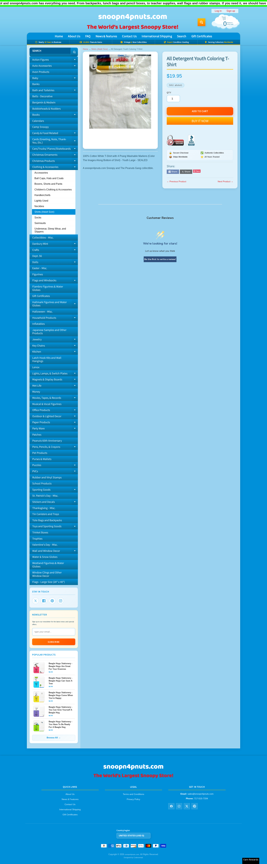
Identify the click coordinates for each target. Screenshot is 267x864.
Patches (36, 434)
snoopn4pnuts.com (132, 854)
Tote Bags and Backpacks (47, 520)
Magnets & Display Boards (55, 380)
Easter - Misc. (39, 268)
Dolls (55, 262)
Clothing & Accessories (53, 166)
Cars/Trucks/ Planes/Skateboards (55, 149)
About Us (74, 36)
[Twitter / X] (187, 806)
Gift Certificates (201, 36)
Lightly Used (41, 200)
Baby (55, 78)
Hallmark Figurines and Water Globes (55, 304)
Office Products (55, 410)
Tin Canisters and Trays (45, 514)
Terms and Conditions (133, 794)
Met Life (55, 386)
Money (36, 391)
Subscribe (53, 641)
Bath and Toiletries (55, 90)
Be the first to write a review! (160, 259)
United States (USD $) (131, 835)
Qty (169, 93)
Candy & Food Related (55, 133)
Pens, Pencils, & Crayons (55, 447)
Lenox (35, 367)
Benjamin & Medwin (43, 102)
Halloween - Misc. (42, 311)
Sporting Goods (55, 490)
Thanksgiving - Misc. (43, 508)
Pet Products (39, 453)
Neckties (39, 206)
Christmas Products (55, 161)
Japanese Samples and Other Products (49, 331)
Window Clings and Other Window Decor (47, 574)
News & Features (70, 799)
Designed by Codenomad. (133, 857)
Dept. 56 (37, 256)
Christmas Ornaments (55, 155)
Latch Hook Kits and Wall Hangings (46, 359)
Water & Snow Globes (44, 557)
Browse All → (54, 737)
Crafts (55, 250)
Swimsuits (40, 223)
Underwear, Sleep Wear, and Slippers (50, 230)
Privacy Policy (133, 799)
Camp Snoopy (40, 127)
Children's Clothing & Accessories (53, 189)
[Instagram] (60, 600)
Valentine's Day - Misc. (45, 544)
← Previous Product (176, 181)
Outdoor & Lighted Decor (55, 416)
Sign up (231, 11)
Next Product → (225, 181)
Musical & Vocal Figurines (46, 404)
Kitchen (55, 352)
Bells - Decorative (42, 96)
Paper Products (55, 422)
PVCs (55, 471)
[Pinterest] (52, 600)
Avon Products (40, 72)
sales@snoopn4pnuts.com (201, 794)
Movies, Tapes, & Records (55, 398)
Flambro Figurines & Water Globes (47, 288)
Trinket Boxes (40, 532)
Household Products (55, 318)
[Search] (74, 52)
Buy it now (200, 121)
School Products (41, 483)
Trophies (37, 538)
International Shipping (157, 36)
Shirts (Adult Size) (44, 212)
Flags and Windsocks (55, 281)
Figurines (37, 274)
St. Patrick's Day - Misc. (45, 495)
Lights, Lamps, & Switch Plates (55, 374)
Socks (37, 217)
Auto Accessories (55, 66)
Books (55, 115)
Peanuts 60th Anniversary (47, 440)
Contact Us (129, 36)
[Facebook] (43, 600)
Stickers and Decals (55, 502)
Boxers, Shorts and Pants (48, 184)
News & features (106, 36)
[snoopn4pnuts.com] (132, 22)
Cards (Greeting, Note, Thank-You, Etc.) (55, 141)
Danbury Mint (55, 244)
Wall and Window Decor (55, 551)
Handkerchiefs (42, 195)
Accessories (41, 172)
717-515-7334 (201, 798)
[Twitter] (35, 600)
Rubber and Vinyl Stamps (46, 477)
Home (59, 36)
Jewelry (55, 340)
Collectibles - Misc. (43, 237)
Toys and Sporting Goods (55, 526)
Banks (35, 84)
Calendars (38, 121)
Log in (218, 11)
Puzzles (55, 465)
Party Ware (55, 429)
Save (198, 171)
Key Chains (55, 346)
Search (181, 36)
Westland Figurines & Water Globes (48, 564)
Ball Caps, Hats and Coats (49, 178)
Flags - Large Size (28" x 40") (48, 582)
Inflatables (38, 324)
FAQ (88, 36)
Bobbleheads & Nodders (46, 108)
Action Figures (55, 60)
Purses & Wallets (41, 459)
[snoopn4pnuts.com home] (133, 778)
